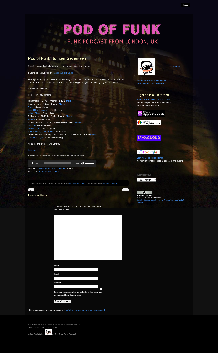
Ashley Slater (34, 113)
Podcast (82, 183)
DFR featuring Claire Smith (40, 131)
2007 (71, 183)
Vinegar (31, 119)
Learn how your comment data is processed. (84, 309)
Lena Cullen (34, 128)
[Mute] (82, 163)
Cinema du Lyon (35, 137)
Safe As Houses (63, 73)
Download (61, 168)
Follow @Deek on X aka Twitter (151, 80)
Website (57, 282)
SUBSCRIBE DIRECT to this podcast (154, 99)
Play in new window (46, 168)
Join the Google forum (150, 157)
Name (57, 265)
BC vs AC (32, 125)
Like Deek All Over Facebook (150, 83)
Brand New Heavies (37, 109)
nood (115, 183)
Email (57, 274)
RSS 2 (176, 66)
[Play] (32, 163)
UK (87, 183)
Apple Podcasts (45, 171)
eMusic (69, 100)
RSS (56, 171)
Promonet (32, 149)
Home (185, 5)
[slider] (90, 163)
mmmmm (76, 183)
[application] (62, 163)
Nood (30, 106)
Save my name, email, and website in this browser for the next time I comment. (78, 293)
